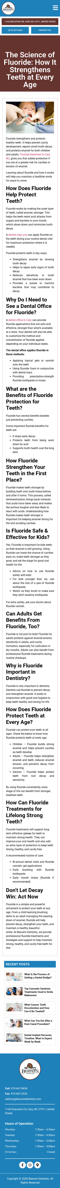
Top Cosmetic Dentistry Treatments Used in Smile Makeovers (38, 992)
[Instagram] (30, 1165)
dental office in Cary (20, 320)
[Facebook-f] (22, 1165)
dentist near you (17, 234)
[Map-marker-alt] (37, 1165)
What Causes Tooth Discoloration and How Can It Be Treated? (36, 1008)
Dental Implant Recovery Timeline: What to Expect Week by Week (38, 1038)
